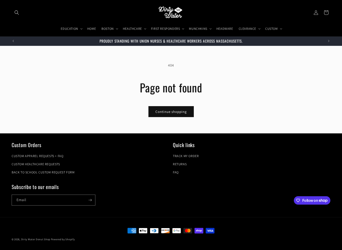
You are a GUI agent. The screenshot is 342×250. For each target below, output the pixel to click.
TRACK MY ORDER (186, 156)
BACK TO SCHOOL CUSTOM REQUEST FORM (43, 172)
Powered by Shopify (63, 239)
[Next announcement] (329, 41)
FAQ (176, 172)
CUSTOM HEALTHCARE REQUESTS (36, 164)
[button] (17, 12)
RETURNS (180, 164)
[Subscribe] (90, 200)
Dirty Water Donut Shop (35, 239)
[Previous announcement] (13, 41)
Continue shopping (171, 111)
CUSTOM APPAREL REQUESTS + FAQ (37, 156)
